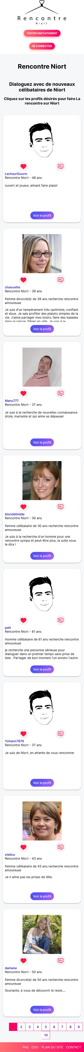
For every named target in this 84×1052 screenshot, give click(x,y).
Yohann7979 (14, 741)
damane (11, 968)
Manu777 (12, 401)
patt (8, 628)
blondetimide (14, 514)
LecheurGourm (16, 174)
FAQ (26, 1047)
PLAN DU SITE (52, 1047)
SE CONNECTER (42, 46)
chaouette (12, 287)
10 (46, 1035)
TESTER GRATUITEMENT (42, 33)
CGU (34, 1047)
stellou (10, 854)
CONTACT (73, 1047)
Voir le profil (42, 215)
